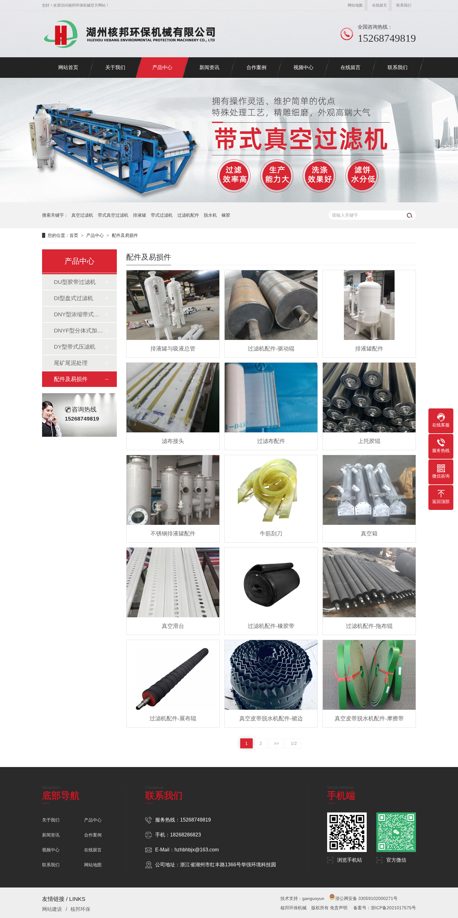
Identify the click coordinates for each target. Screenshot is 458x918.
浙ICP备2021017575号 (393, 907)
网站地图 (355, 5)
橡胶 (226, 215)
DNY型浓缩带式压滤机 (79, 314)
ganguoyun (313, 898)
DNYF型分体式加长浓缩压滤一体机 (79, 330)
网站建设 (52, 909)
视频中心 (51, 849)
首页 (73, 235)
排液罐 (139, 215)
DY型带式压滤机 (74, 347)
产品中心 (95, 235)
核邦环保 (80, 909)
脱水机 (210, 215)
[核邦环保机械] (134, 34)
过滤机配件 (188, 215)
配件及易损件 (125, 235)
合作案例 (93, 834)
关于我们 (51, 819)
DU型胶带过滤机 (75, 282)
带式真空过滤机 (113, 215)
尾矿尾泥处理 (71, 363)
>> (276, 743)
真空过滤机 (82, 215)
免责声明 (338, 907)
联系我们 (403, 5)
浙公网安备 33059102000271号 (366, 898)
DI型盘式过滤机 (73, 298)
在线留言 (379, 5)
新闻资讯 (51, 834)
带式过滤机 (162, 215)
